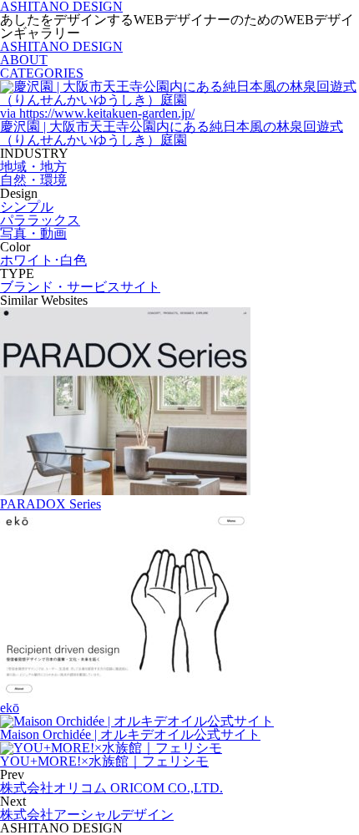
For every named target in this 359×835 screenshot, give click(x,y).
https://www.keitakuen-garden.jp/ (97, 113)
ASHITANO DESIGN (61, 46)
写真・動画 (33, 233)
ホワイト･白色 (43, 260)
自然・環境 (33, 180)
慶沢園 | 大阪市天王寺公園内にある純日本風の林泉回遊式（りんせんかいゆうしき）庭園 (171, 133)
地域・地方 (33, 166)
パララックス (40, 220)
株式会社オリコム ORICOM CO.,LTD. (111, 788)
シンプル (26, 207)
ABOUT (24, 60)
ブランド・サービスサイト (80, 287)
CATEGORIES (41, 73)
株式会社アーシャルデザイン (87, 814)
